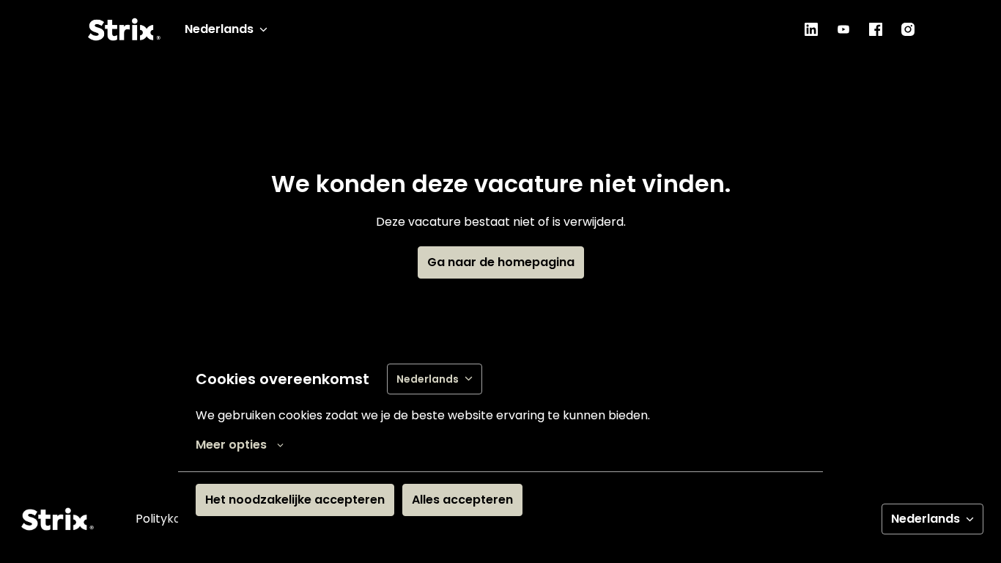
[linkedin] (811, 29)
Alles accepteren (462, 499)
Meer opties (231, 444)
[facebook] (875, 29)
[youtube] (843, 29)
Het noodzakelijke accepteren (295, 499)
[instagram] (908, 29)
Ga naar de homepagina (501, 262)
